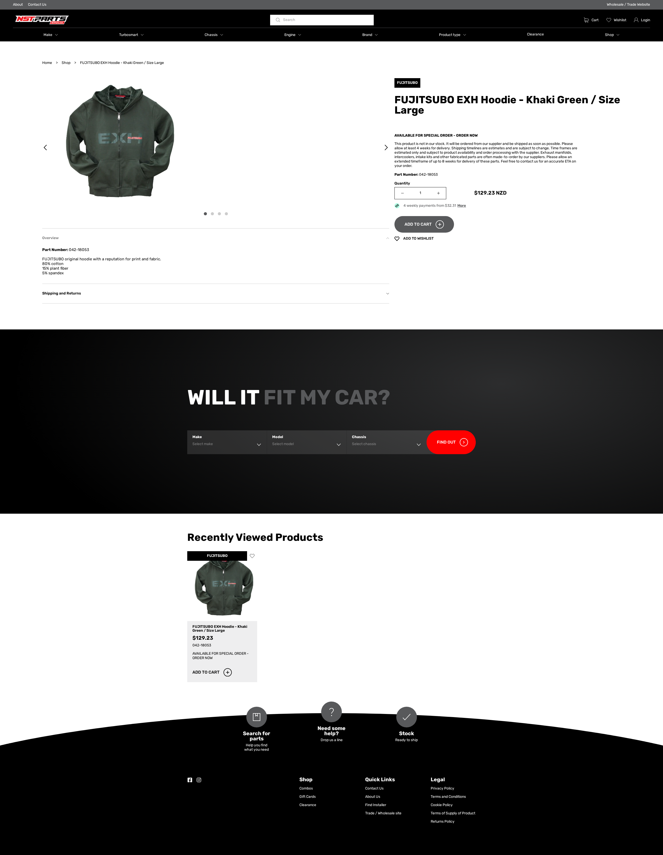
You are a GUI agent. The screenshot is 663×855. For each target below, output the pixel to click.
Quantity (402, 184)
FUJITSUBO (217, 556)
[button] (51, 35)
